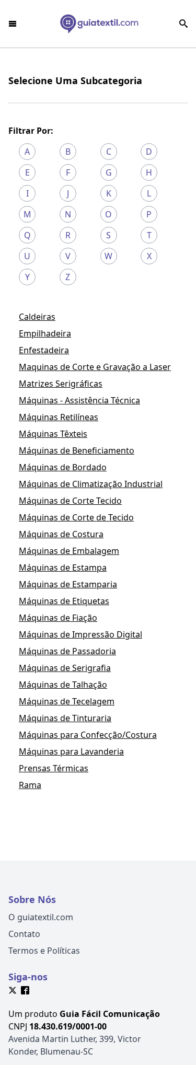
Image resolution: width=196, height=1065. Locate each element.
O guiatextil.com (40, 917)
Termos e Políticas (44, 950)
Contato (24, 934)
